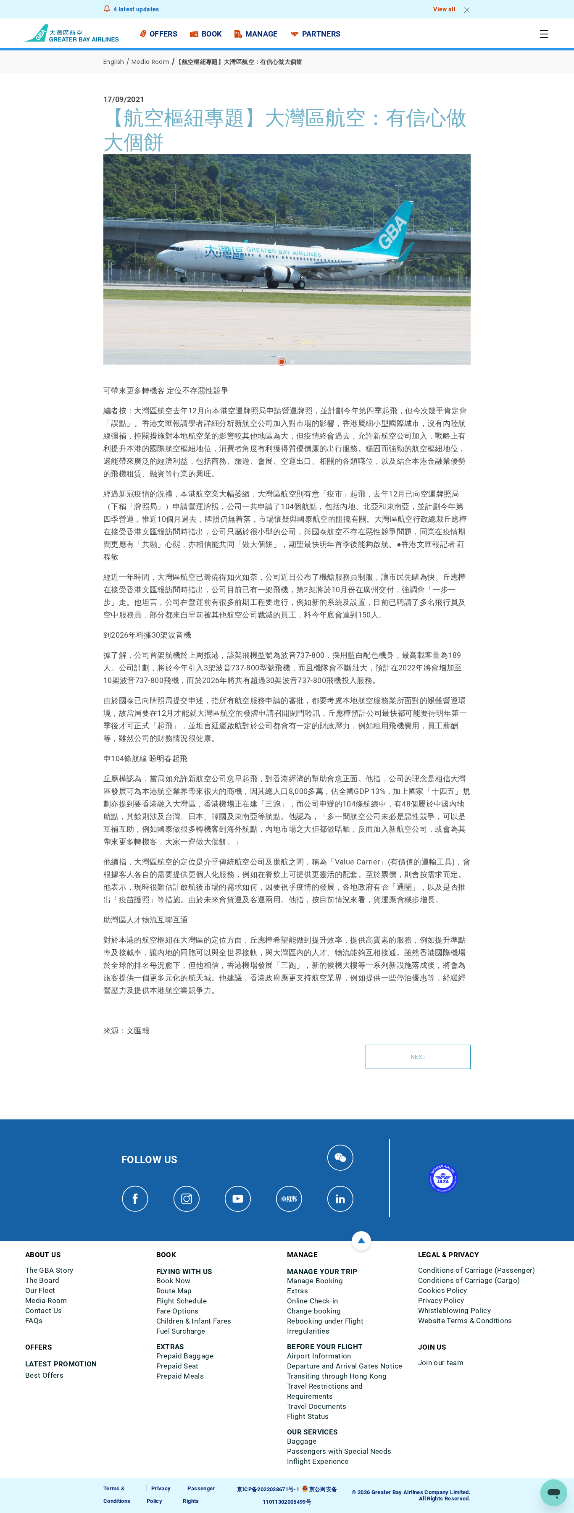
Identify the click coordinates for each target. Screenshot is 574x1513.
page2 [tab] (292, 362)
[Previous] (104, 272)
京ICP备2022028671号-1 (268, 1489)
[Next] (112, 272)
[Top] (361, 1240)
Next (418, 1056)
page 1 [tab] (281, 362)
